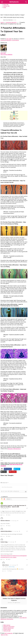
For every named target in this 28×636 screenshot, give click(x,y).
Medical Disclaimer (8, 628)
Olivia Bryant (18, 602)
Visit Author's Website (6, 54)
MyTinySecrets (9, 633)
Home (2, 22)
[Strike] (7, 491)
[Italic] (3, 491)
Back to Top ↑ (4, 634)
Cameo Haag (11, 566)
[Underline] (5, 491)
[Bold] (2, 491)
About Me (5, 4)
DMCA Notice (6, 625)
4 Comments (15, 40)
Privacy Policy (7, 629)
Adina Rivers (5, 565)
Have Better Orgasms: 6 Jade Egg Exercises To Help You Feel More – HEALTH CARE (13, 506)
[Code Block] (13, 491)
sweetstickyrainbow (6, 531)
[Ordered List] (8, 491)
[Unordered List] (10, 491)
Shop (4, 7)
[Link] (15, 491)
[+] (18, 491)
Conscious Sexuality (11, 22)
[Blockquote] (11, 491)
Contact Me (6, 6)
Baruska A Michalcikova (14, 448)
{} (16, 491)
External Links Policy (8, 626)
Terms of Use (6, 631)
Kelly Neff (8, 39)
